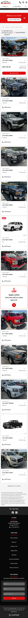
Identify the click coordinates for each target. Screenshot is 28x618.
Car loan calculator (14, 559)
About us (14, 542)
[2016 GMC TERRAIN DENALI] (14, 389)
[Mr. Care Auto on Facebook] (12, 512)
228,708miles (22, 207)
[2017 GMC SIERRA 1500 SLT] (14, 424)
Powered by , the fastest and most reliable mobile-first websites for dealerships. (14, 609)
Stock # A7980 (5, 168)
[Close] (24, 18)
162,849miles (22, 242)
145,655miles (22, 440)
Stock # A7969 (5, 58)
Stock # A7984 (5, 436)
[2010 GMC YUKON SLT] (14, 226)
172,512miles (22, 336)
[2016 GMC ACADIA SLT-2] (14, 459)
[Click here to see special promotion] (14, 9)
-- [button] (25, 107)
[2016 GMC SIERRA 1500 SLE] (14, 122)
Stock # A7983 (5, 470)
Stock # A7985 (5, 272)
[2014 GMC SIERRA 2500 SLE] (14, 46)
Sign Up (14, 598)
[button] (20, 2)
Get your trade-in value (14, 19)
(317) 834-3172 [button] (15, 527)
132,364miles (22, 103)
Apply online (14, 550)
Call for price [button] (7, 107)
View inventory (14, 538)
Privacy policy (14, 563)
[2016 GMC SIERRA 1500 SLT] (14, 156)
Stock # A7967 (5, 203)
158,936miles (22, 370)
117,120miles (22, 276)
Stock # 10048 (5, 237)
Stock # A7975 (5, 401)
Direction (14, 555)
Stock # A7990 (5, 98)
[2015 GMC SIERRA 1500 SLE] (14, 87)
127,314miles (22, 475)
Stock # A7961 (5, 331)
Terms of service (14, 567)
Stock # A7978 (5, 133)
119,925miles (22, 137)
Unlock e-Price (15, 73)
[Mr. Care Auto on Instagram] (16, 512)
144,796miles (22, 62)
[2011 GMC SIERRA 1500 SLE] (14, 320)
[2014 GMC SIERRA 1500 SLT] (14, 191)
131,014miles (22, 405)
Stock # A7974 (5, 366)
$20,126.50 (6, 67)
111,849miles (22, 172)
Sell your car (14, 546)
